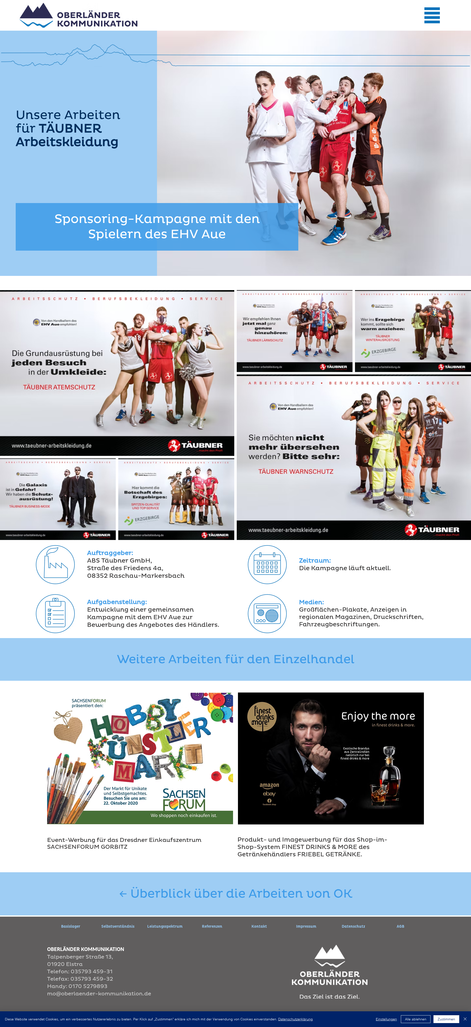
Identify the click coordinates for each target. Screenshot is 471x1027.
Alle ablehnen (415, 1019)
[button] (432, 15)
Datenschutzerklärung (295, 1019)
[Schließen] (465, 1019)
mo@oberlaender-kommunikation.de (99, 993)
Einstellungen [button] (386, 1019)
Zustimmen (446, 1019)
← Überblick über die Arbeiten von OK (236, 893)
